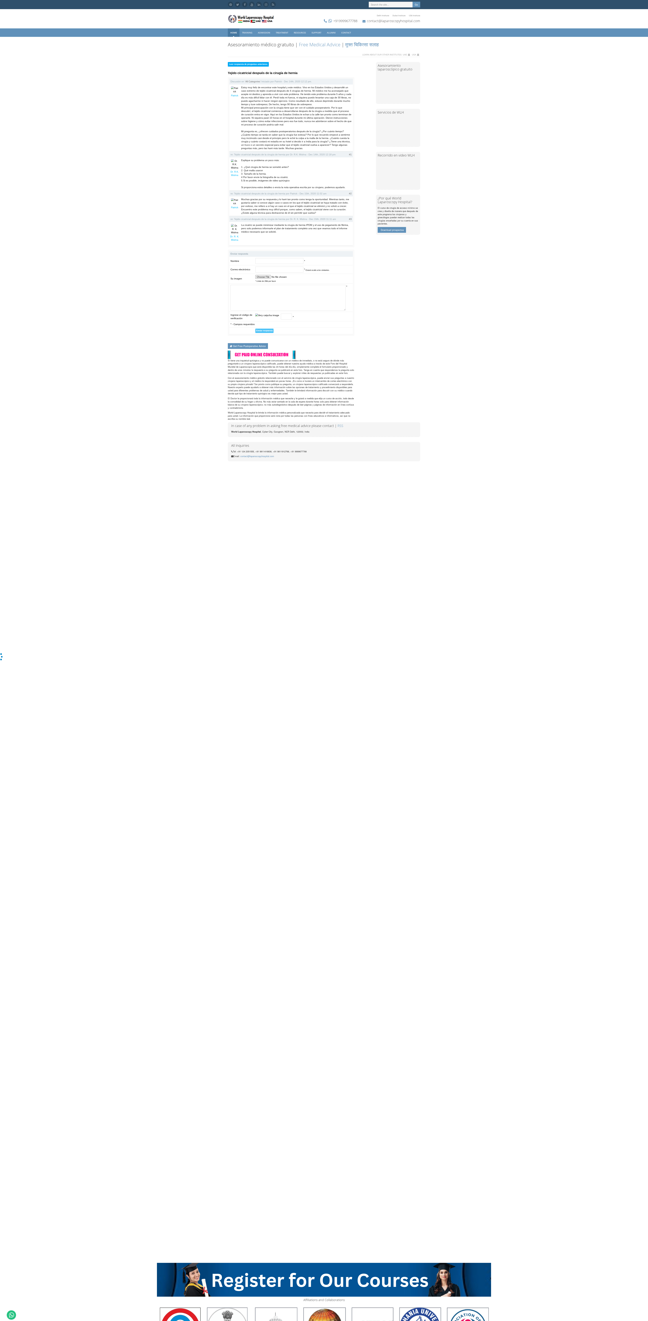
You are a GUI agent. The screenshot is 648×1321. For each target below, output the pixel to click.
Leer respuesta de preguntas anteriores (248, 64)
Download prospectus (392, 230)
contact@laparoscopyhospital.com (393, 21)
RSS (340, 425)
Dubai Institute (399, 15)
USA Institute (414, 15)
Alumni (331, 32)
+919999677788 (345, 21)
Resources (300, 32)
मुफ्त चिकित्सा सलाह (362, 44)
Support (317, 32)
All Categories (252, 81)
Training (247, 32)
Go (416, 4)
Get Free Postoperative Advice (249, 346)
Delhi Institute (383, 15)
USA (414, 54)
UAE (405, 54)
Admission (264, 32)
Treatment (282, 32)
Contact (346, 32)
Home (233, 32)
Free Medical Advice (319, 44)
